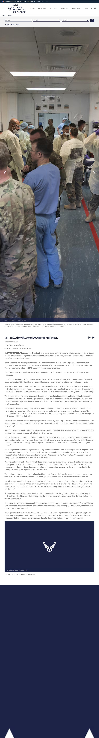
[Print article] (89, 337)
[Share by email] (93, 337)
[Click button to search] (92, 20)
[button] (41, 2)
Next (94, 173)
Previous (5, 173)
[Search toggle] (95, 8)
